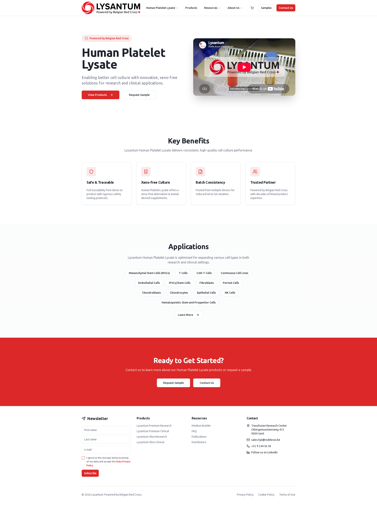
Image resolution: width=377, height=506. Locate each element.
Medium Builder (201, 425)
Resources (210, 7)
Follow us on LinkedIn (264, 452)
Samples (266, 7)
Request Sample (139, 94)
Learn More (185, 314)
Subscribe (90, 473)
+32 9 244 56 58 (261, 446)
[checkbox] (83, 457)
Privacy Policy (245, 494)
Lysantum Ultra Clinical (150, 442)
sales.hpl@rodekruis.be (265, 439)
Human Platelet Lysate (160, 7)
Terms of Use (287, 494)
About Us (233, 7)
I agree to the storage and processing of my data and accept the (108, 461)
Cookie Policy (266, 494)
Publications (199, 436)
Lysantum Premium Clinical (153, 431)
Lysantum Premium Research (154, 425)
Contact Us (286, 7)
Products (191, 7)
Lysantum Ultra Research (152, 436)
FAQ (194, 431)
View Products (97, 94)
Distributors (199, 442)
